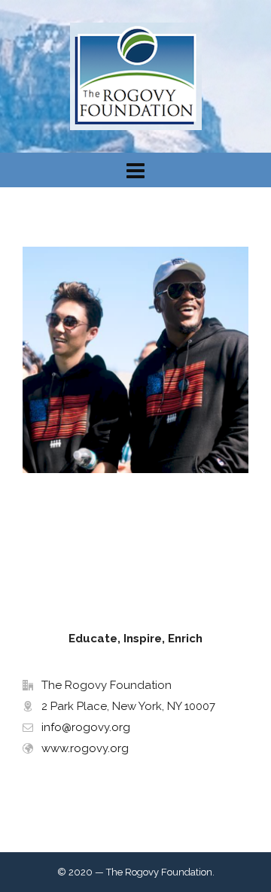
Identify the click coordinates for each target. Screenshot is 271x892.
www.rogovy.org (85, 748)
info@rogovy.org (85, 727)
